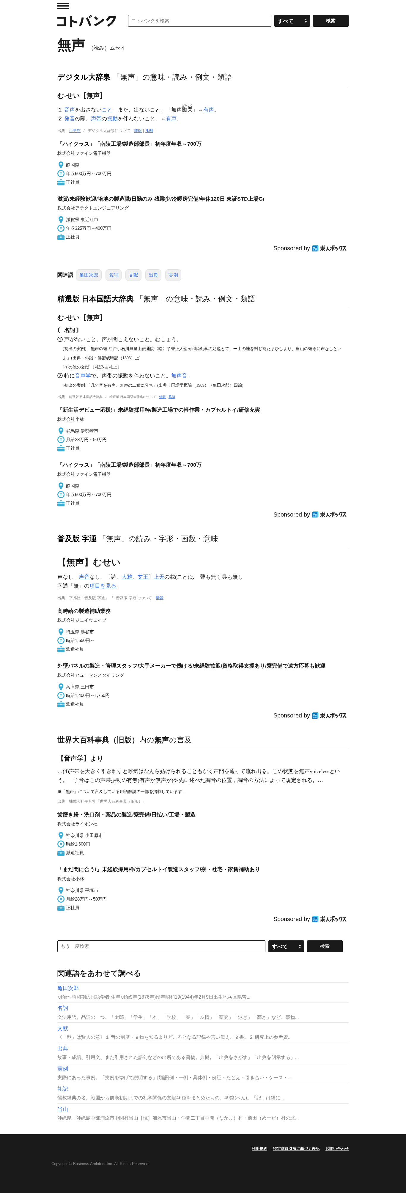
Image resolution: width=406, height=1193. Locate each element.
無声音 (179, 376)
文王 (143, 577)
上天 (159, 577)
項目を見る (102, 586)
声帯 (96, 119)
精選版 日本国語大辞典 (95, 299)
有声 (208, 110)
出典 (153, 275)
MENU (63, 6)
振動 (112, 119)
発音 (69, 119)
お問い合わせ (337, 1148)
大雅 (127, 577)
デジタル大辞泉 (84, 77)
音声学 (83, 376)
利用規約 (259, 1148)
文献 (133, 275)
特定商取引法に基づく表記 (296, 1148)
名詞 (113, 275)
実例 (173, 275)
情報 (138, 130)
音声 (69, 110)
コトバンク (86, 21)
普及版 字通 (77, 538)
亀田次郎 (88, 275)
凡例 (149, 130)
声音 (84, 577)
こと (107, 110)
